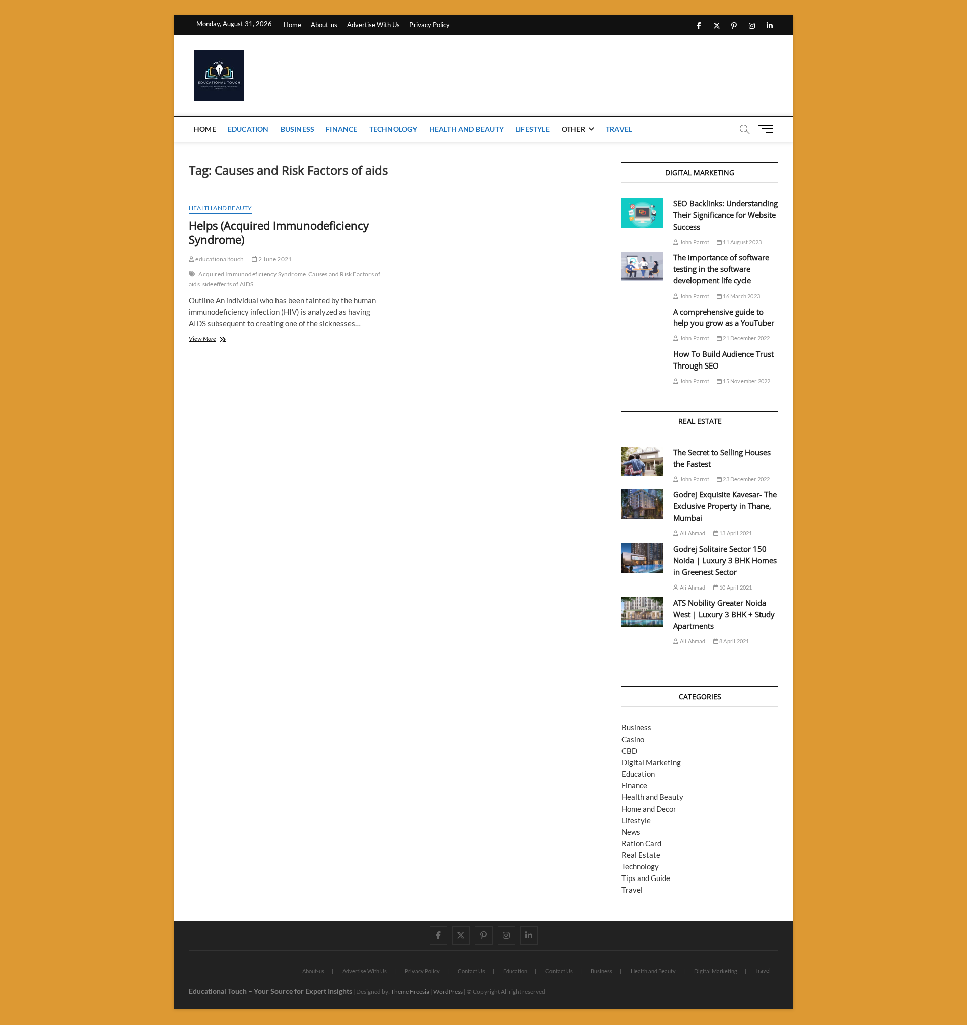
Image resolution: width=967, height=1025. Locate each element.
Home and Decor (648, 808)
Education (248, 129)
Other (573, 129)
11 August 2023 (742, 242)
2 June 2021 (274, 259)
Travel (619, 129)
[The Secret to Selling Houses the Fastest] (642, 461)
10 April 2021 (735, 587)
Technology (393, 129)
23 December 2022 (746, 479)
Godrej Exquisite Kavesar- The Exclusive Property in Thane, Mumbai (725, 506)
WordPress (448, 991)
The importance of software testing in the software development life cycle (721, 268)
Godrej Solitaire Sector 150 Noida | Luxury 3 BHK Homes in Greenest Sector (725, 560)
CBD (629, 750)
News (630, 831)
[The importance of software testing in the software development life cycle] (642, 266)
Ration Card (641, 843)
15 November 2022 (746, 381)
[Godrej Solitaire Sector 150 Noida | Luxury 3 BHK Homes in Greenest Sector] (642, 558)
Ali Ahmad (692, 533)
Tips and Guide (645, 878)
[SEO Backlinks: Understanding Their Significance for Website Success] (642, 213)
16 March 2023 (741, 295)
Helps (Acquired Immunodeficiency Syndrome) (279, 232)
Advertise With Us (373, 25)
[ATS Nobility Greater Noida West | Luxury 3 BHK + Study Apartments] (642, 612)
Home (292, 25)
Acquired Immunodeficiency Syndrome (252, 274)
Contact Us (471, 971)
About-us (324, 25)
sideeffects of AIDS (228, 284)
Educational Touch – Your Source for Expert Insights (270, 991)
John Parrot (694, 242)
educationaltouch (219, 259)
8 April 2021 (733, 641)
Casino (632, 739)
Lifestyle (532, 129)
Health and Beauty (466, 129)
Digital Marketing (651, 762)
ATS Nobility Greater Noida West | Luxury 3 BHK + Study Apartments (724, 614)
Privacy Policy (429, 25)
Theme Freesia (410, 991)
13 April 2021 (735, 533)
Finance (341, 129)
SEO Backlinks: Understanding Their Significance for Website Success (725, 215)
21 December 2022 (746, 338)
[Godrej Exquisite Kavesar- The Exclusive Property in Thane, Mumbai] (642, 504)
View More (224, 339)
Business (298, 129)
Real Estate (640, 854)
